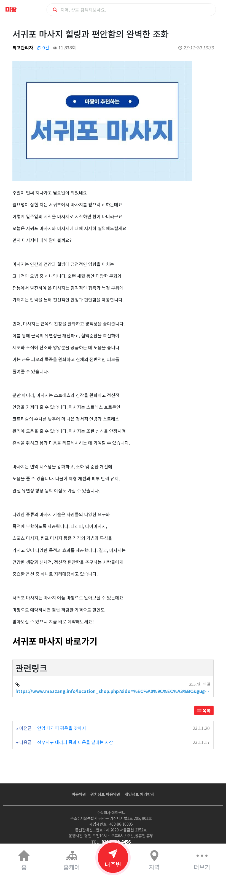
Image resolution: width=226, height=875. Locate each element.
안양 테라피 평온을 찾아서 (61, 728)
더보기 (202, 867)
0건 (45, 47)
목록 (206, 710)
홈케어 (71, 867)
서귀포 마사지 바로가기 (54, 640)
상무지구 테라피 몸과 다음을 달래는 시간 (75, 742)
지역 (154, 867)
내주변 (113, 864)
